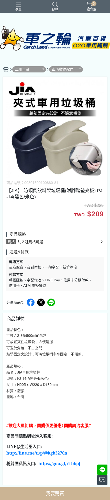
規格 (11, 242)
